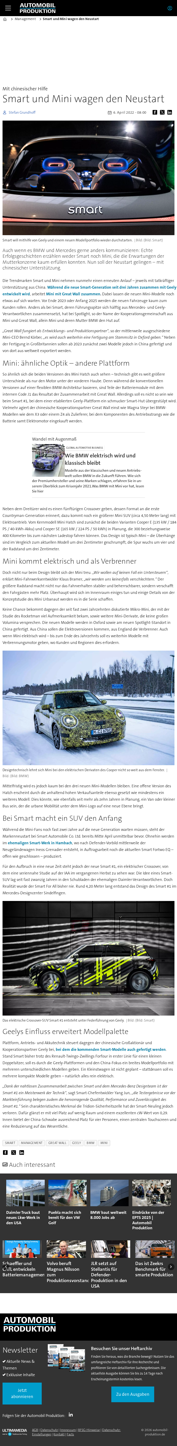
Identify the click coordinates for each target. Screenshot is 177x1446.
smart (10, 1143)
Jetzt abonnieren (22, 1393)
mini (104, 1143)
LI (71, 1414)
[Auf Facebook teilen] (155, 112)
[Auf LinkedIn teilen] (170, 112)
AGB (35, 1430)
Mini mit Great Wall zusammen (73, 293)
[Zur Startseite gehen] (37, 8)
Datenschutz (49, 1430)
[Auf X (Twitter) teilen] (163, 112)
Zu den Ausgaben (132, 1394)
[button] (6, 1266)
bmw (91, 1143)
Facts (70, 1434)
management (31, 1143)
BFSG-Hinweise (89, 1430)
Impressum (68, 1430)
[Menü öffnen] (8, 8)
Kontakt (59, 1434)
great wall (57, 1143)
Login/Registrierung (171, 8)
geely (76, 1143)
